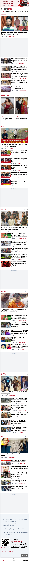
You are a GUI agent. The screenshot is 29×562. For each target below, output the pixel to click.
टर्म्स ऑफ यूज (19, 552)
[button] (2, 11)
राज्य (27, 12)
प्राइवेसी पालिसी (11, 552)
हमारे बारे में (3, 552)
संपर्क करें (26, 552)
